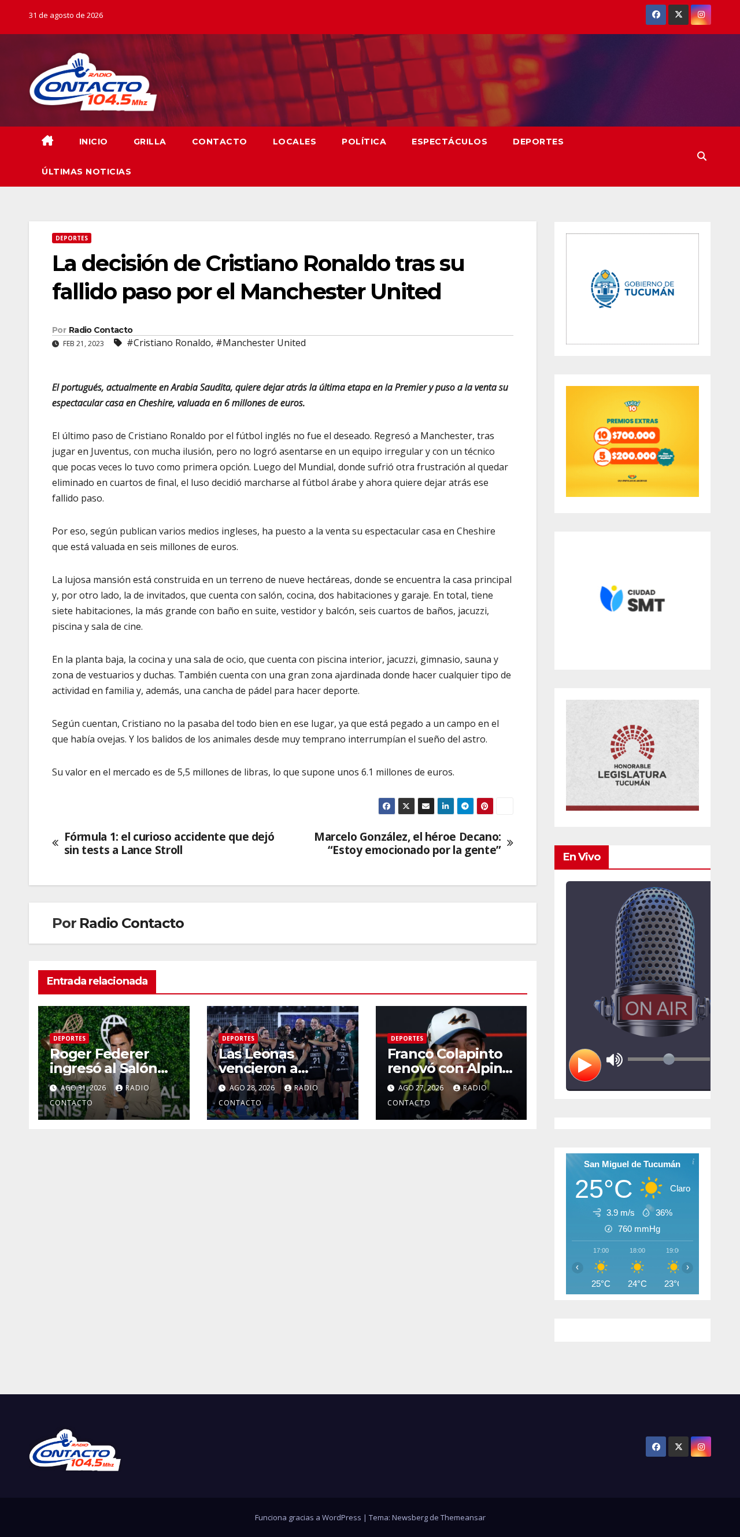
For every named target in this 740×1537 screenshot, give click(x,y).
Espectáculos (449, 141)
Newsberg (410, 1517)
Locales (295, 141)
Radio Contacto (100, 330)
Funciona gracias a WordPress (309, 1517)
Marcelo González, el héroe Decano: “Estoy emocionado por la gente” (407, 843)
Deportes (538, 141)
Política (364, 141)
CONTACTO (219, 141)
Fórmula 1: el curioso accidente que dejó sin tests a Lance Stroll (169, 843)
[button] (701, 156)
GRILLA (150, 141)
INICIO (93, 141)
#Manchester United (261, 342)
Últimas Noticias (86, 171)
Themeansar (463, 1517)
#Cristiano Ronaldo (169, 342)
